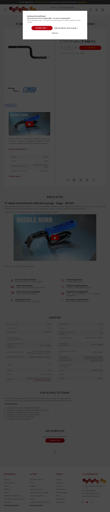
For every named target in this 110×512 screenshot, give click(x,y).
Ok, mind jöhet (41, 28)
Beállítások (55, 33)
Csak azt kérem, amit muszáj (65, 28)
